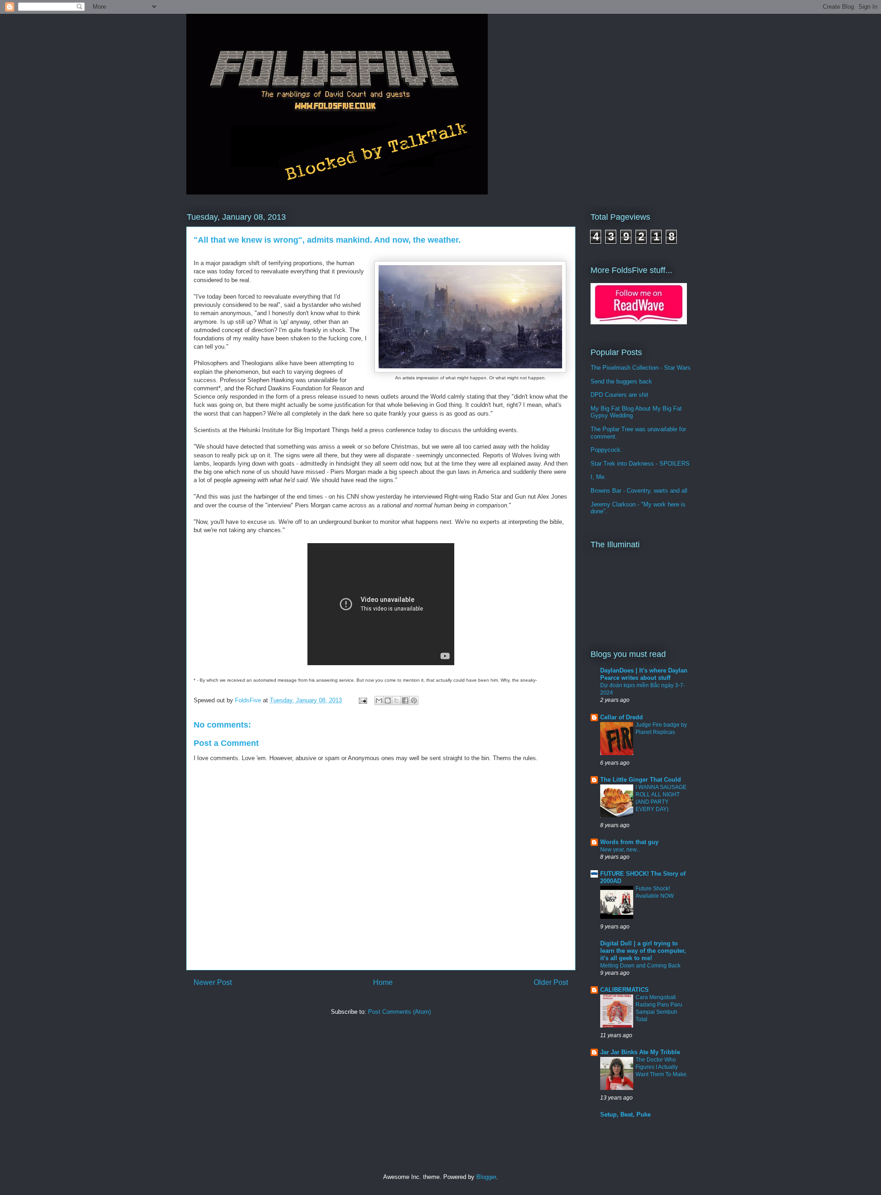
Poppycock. (606, 449)
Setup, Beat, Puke (625, 1114)
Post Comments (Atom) (399, 1011)
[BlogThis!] (387, 700)
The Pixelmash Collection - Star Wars (641, 367)
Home (383, 982)
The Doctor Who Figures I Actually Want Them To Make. (662, 1067)
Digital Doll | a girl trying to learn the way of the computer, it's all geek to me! (643, 951)
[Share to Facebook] (405, 700)
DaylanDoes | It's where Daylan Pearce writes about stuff (643, 674)
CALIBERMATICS (624, 989)
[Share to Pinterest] (413, 700)
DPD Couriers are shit (619, 394)
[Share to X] (396, 700)
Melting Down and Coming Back (640, 965)
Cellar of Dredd (621, 717)
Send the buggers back (621, 381)
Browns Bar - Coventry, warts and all (639, 490)
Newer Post (213, 982)
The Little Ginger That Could (640, 779)
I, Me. (598, 476)
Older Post (551, 982)
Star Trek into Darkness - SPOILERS (640, 463)
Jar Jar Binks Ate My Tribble (640, 1052)
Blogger (486, 1176)
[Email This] (379, 700)
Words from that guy (629, 842)
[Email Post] (362, 700)
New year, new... (620, 849)
